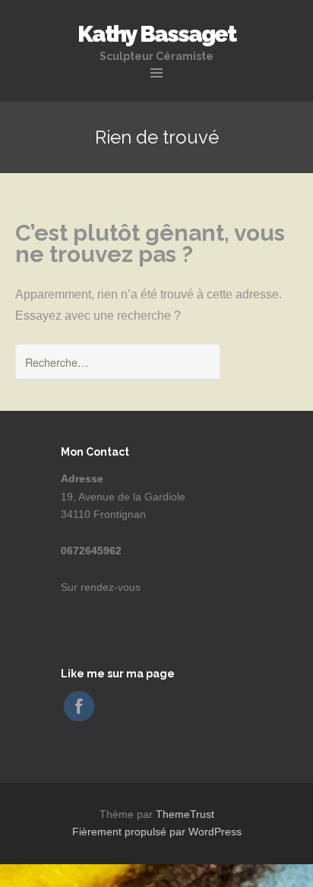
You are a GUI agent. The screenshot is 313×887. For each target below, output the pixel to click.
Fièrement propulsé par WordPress (157, 831)
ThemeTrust (185, 814)
